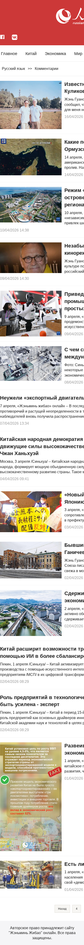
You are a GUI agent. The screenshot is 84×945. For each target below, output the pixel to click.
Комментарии (46, 69)
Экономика (55, 53)
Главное (9, 53)
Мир (78, 53)
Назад (62, 908)
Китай (31, 53)
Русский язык (13, 69)
